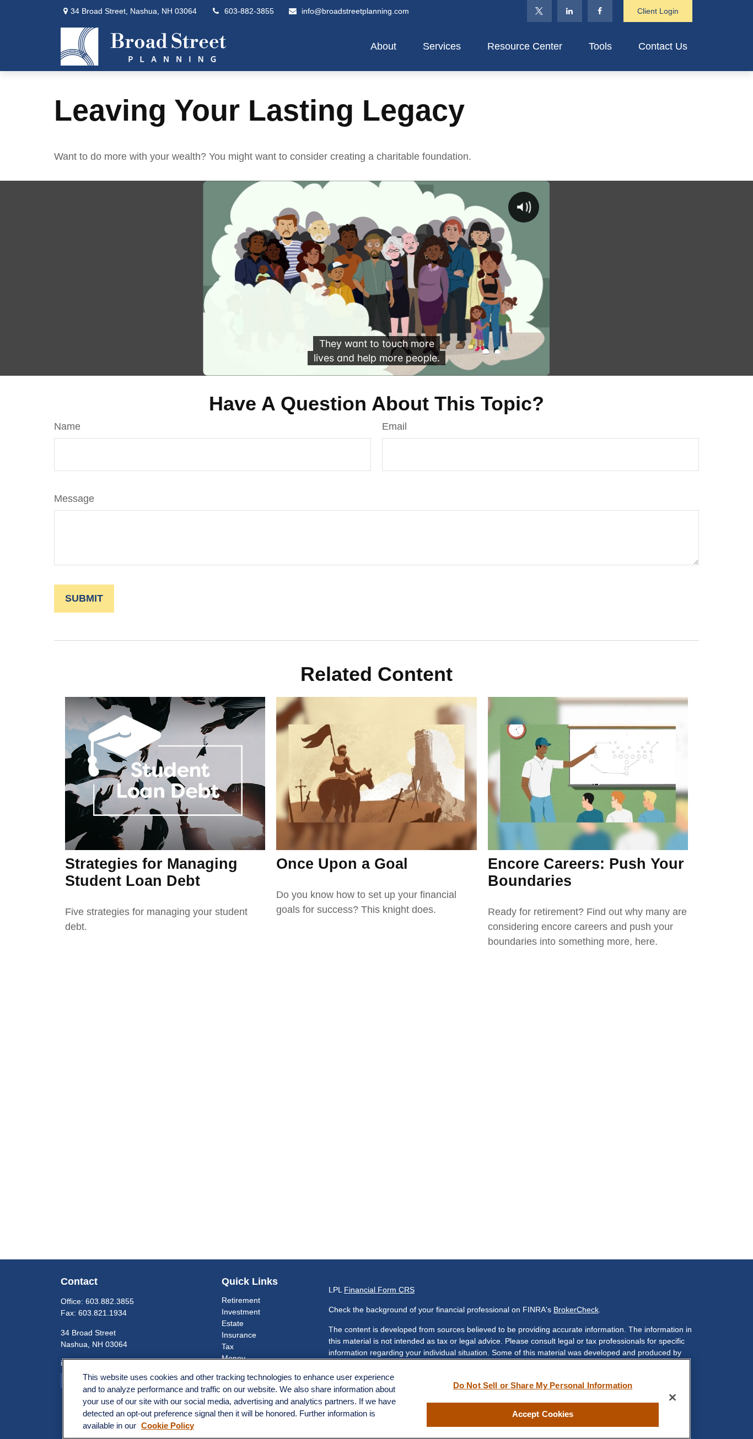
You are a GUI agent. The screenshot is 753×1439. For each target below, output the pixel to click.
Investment (241, 1311)
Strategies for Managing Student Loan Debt (151, 872)
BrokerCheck (576, 1309)
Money (233, 1358)
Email (394, 426)
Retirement (241, 1300)
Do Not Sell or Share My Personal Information (542, 1385)
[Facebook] (600, 11)
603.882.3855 (109, 1301)
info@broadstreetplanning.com (355, 11)
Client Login (658, 11)
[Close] (672, 1398)
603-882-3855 (249, 11)
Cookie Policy (167, 1425)
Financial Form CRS (379, 1289)
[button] (383, 46)
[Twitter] (539, 11)
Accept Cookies (543, 1414)
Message (74, 498)
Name (67, 426)
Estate (233, 1323)
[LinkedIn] (569, 11)
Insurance (239, 1334)
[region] (376, 1399)
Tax (228, 1346)
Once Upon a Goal (342, 864)
